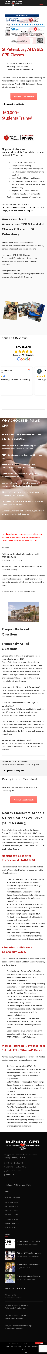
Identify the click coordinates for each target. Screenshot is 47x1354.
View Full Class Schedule (24, 96)
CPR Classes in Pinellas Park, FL (16, 207)
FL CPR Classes (11, 1202)
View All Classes (12, 1198)
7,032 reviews (28, 355)
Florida (23, 678)
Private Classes (12, 1223)
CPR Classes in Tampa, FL (23, 210)
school (18, 974)
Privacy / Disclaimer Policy (19, 1185)
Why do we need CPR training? (17, 1305)
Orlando (17, 464)
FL (15, 560)
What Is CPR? (10, 1295)
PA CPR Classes (11, 1206)
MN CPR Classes (12, 1210)
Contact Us (10, 1227)
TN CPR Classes (11, 1215)
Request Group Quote (14, 104)
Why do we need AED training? (17, 1315)
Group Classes (11, 1219)
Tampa (10, 1119)
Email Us (10, 1174)
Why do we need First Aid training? (18, 1326)
